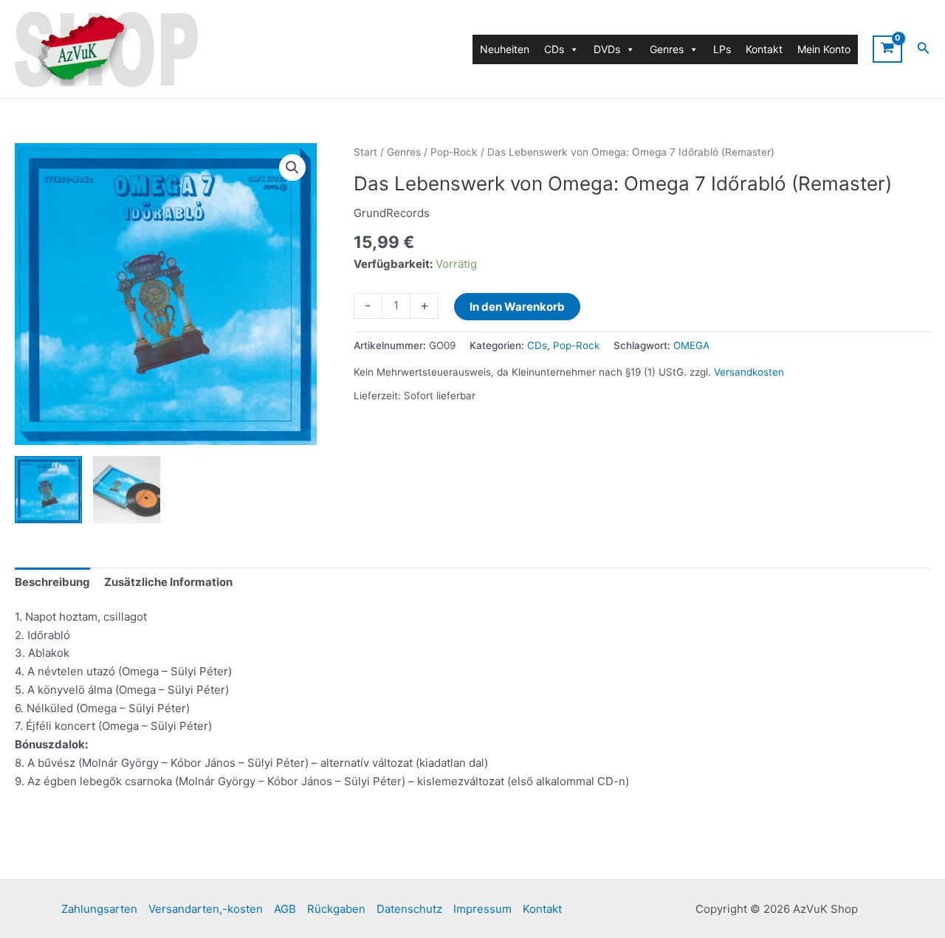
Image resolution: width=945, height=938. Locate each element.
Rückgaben (336, 909)
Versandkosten (749, 372)
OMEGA (691, 345)
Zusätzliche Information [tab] (168, 582)
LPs (722, 49)
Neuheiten (504, 49)
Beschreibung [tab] (52, 582)
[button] (292, 167)
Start (365, 152)
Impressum (482, 909)
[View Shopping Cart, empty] (887, 48)
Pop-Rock (454, 152)
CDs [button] (554, 49)
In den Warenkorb (517, 307)
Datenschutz (409, 909)
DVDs (607, 49)
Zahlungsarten (99, 909)
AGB (285, 909)
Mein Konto (823, 49)
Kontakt (764, 49)
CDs (537, 345)
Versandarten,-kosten (205, 909)
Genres (404, 152)
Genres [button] (667, 49)
